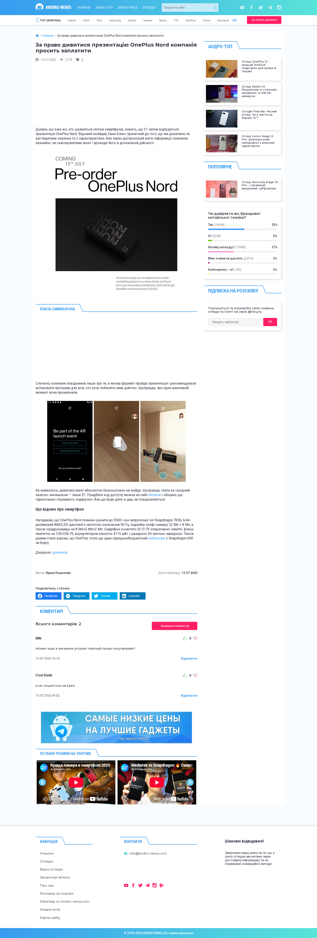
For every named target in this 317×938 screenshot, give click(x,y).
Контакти (223, 20)
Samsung (115, 20)
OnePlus (191, 20)
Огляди (149, 7)
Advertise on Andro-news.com (64, 901)
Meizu (163, 20)
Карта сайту (50, 918)
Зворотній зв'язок (55, 877)
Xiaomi (132, 20)
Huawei (147, 20)
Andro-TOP (104, 7)
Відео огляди (51, 869)
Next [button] (190, 782)
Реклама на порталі (56, 893)
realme (72, 20)
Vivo (99, 20)
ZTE (176, 20)
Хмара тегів (50, 909)
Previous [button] (42, 782)
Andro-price (128, 7)
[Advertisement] (116, 96)
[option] (76, 782)
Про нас (47, 885)
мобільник (156, 538)
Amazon (155, 495)
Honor (206, 20)
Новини (84, 7)
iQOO (86, 20)
